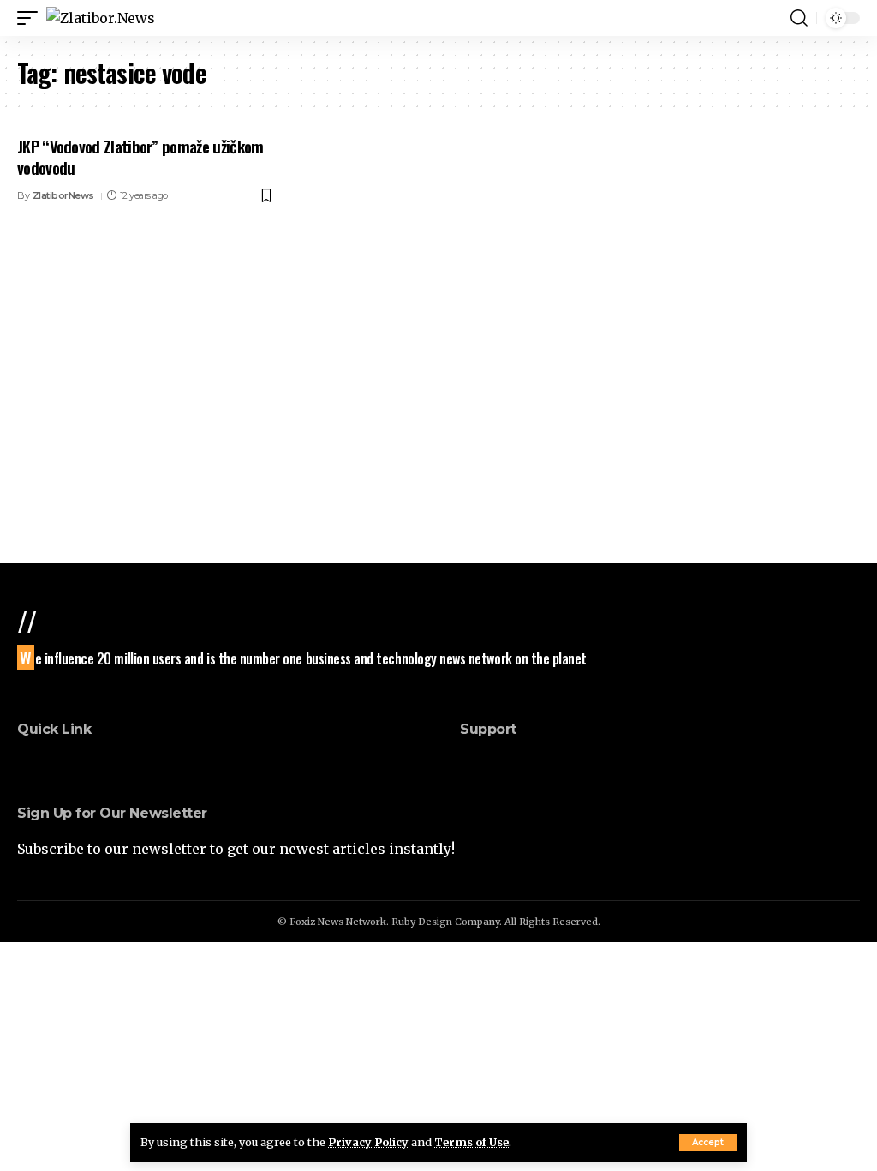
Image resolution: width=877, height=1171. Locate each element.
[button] (708, 1142)
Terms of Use (471, 1142)
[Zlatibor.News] (100, 18)
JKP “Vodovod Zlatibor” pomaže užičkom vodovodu (140, 156)
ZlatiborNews (63, 195)
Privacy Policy (368, 1142)
